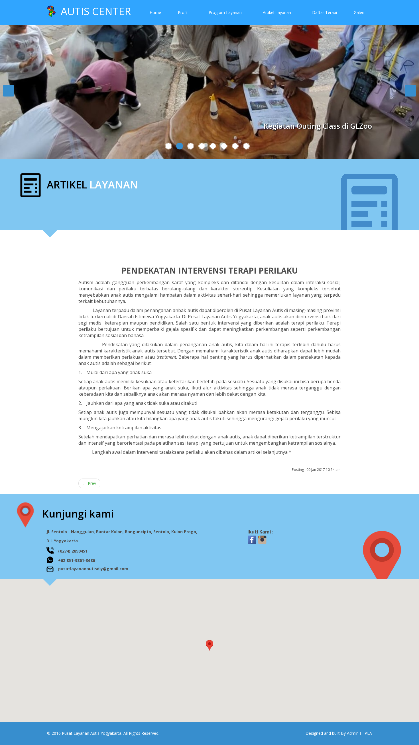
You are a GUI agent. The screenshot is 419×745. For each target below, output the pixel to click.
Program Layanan (226, 12)
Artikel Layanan (277, 12)
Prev (89, 483)
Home (155, 12)
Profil (183, 12)
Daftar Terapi (324, 12)
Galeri (359, 12)
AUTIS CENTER (93, 11)
